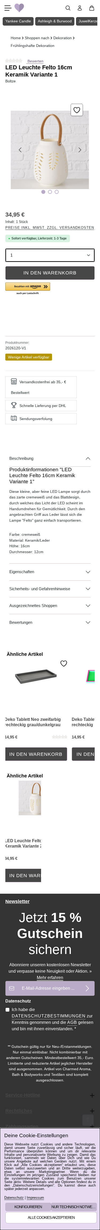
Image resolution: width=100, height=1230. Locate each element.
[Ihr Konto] (79, 8)
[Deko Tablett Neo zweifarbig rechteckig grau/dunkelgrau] (36, 676)
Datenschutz (14, 1198)
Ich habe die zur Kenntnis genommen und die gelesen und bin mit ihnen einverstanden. (52, 1019)
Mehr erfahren (50, 977)
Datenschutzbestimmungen (49, 1016)
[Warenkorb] (91, 8)
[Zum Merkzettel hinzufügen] (77, 110)
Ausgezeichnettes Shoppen (33, 606)
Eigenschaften (21, 572)
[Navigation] (8, 8)
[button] (27, 288)
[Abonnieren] (87, 988)
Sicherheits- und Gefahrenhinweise (39, 589)
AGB (72, 1022)
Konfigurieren (28, 1207)
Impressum (35, 1198)
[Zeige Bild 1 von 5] (43, 192)
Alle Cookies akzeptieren (51, 1217)
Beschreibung (21, 458)
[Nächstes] (79, 149)
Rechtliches (18, 1110)
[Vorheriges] (20, 149)
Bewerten (34, 61)
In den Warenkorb (50, 272)
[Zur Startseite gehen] (19, 8)
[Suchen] (68, 8)
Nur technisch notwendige (74, 1207)
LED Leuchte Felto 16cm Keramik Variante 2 (29, 843)
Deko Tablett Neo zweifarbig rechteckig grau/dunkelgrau (33, 722)
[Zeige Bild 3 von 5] (57, 192)
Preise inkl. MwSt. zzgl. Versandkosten (49, 228)
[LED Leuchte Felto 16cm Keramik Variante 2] (36, 798)
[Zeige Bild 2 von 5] (50, 192)
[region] (50, 149)
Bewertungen (20, 622)
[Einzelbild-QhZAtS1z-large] (50, 149)
